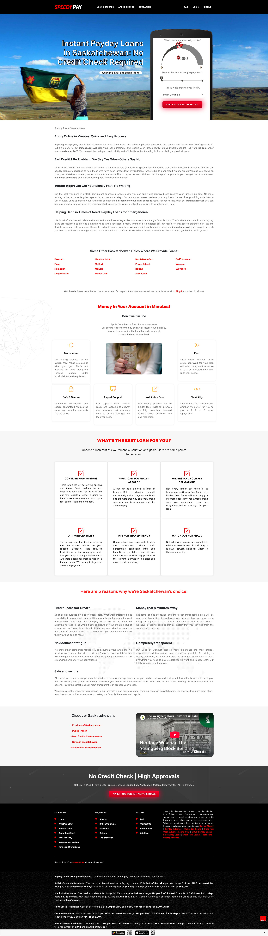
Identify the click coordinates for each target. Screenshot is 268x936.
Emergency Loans (172, 835)
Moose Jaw (101, 273)
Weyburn (181, 268)
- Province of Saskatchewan (86, 725)
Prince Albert (142, 264)
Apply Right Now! (67, 833)
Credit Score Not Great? (72, 608)
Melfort (99, 264)
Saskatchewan (119, 251)
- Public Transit (79, 730)
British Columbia (108, 824)
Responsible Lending (69, 842)
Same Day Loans (192, 829)
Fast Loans (207, 835)
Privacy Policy (65, 837)
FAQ (142, 819)
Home (61, 819)
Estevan (58, 259)
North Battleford (144, 259)
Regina (139, 268)
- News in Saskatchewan (84, 742)
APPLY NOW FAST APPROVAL (182, 104)
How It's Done (65, 828)
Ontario (103, 833)
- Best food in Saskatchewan (86, 736)
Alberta (103, 819)
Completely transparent (154, 643)
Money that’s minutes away (157, 608)
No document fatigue (70, 643)
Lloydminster (61, 273)
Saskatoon (141, 273)
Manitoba (104, 828)
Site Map (144, 833)
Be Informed (146, 828)
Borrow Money (206, 826)
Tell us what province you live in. (182, 87)
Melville (99, 268)
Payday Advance (173, 829)
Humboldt (59, 268)
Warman (180, 264)
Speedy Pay (78, 862)
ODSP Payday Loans (202, 832)
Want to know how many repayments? (182, 72)
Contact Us (145, 824)
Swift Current (183, 259)
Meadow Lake (102, 259)
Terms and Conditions (69, 847)
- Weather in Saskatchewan (86, 747)
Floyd (57, 264)
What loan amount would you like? (182, 40)
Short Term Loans (191, 835)
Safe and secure (66, 671)
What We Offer (66, 824)
